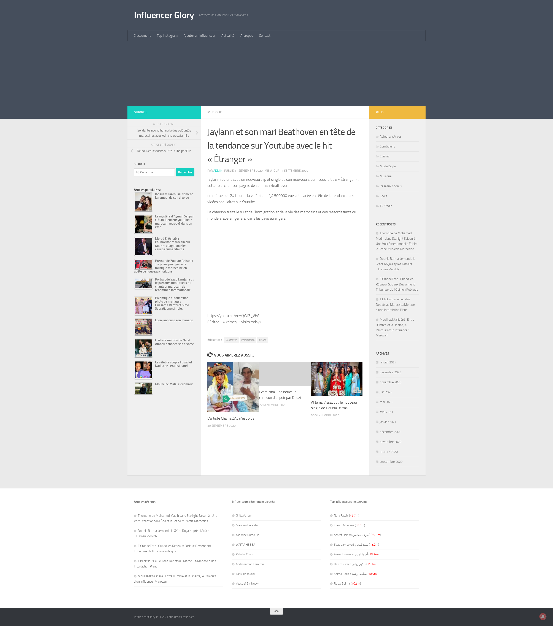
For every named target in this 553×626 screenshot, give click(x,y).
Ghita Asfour (244, 515)
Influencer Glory (164, 15)
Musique (214, 112)
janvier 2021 (388, 422)
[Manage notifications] (542, 616)
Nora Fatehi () (346, 515)
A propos (246, 35)
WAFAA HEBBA (245, 545)
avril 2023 (386, 412)
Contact (264, 35)
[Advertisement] (276, 73)
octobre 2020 (389, 452)
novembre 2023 (390, 382)
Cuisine (384, 156)
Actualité (227, 35)
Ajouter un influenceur (199, 35)
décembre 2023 (390, 372)
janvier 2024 (388, 362)
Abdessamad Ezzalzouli (250, 564)
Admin (217, 171)
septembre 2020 (391, 462)
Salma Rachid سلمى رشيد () (356, 574)
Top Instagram (167, 35)
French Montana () (349, 525)
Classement (142, 35)
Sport (383, 196)
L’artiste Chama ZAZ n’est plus (230, 418)
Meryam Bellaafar (247, 525)
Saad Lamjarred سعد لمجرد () (356, 545)
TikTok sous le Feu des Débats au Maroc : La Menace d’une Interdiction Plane (395, 304)
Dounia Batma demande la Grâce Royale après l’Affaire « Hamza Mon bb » (395, 264)
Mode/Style (388, 166)
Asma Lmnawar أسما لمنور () (356, 554)
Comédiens (387, 146)
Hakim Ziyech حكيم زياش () (355, 564)
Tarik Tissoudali (245, 574)
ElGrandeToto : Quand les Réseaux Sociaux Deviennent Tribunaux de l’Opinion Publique (397, 284)
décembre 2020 (390, 432)
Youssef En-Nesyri (247, 583)
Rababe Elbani (245, 554)
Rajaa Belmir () (347, 583)
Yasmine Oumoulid (247, 535)
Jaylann (262, 339)
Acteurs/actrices (391, 136)
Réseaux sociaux (391, 186)
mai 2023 (386, 402)
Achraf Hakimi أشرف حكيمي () (357, 535)
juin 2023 (386, 392)
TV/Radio (386, 206)
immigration (247, 339)
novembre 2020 (390, 442)
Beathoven (231, 339)
